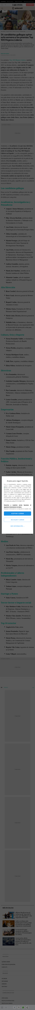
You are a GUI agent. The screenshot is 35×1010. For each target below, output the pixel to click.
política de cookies (10, 501)
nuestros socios (27, 484)
